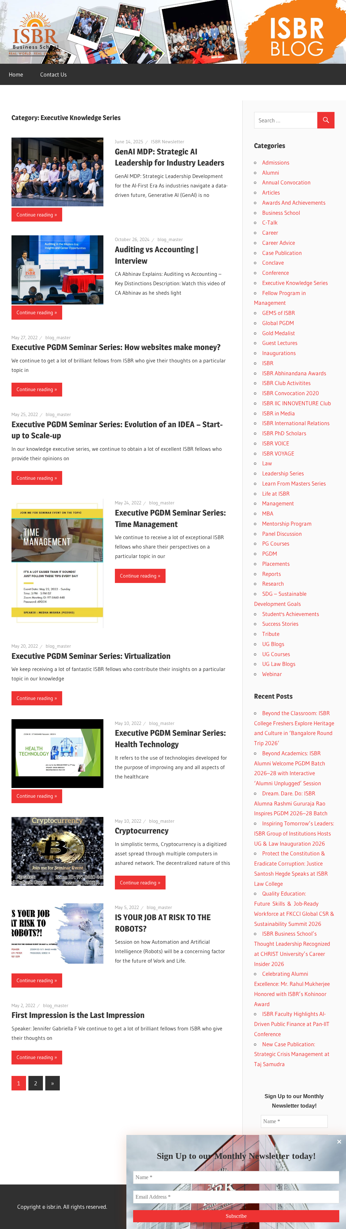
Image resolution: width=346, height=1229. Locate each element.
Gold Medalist (278, 332)
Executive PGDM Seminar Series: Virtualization (91, 656)
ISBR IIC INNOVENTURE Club (296, 403)
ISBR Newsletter (167, 142)
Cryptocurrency (142, 831)
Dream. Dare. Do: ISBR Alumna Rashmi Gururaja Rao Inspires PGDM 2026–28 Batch (290, 803)
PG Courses (275, 543)
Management (278, 503)
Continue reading (35, 214)
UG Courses (276, 653)
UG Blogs (273, 643)
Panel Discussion (282, 533)
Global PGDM (278, 322)
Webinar (272, 673)
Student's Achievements (290, 613)
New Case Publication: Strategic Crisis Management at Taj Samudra (291, 1054)
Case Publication (282, 252)
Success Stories (280, 623)
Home (16, 74)
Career (270, 232)
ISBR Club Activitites (286, 382)
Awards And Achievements (293, 202)
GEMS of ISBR (278, 312)
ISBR (267, 363)
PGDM (269, 553)
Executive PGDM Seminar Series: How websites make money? (116, 347)
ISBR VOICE (275, 443)
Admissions (275, 162)
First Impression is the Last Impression (78, 1015)
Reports (271, 573)
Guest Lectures (279, 342)
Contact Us (53, 74)
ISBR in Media (278, 413)
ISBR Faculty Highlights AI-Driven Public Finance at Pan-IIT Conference (291, 1023)
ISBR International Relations (295, 423)
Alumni (270, 172)
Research (273, 583)
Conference (275, 272)
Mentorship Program (287, 523)
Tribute (270, 633)
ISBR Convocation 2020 (290, 393)
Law (267, 463)
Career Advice (278, 242)
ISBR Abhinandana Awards (294, 373)
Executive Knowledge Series (295, 282)
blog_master (170, 239)
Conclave (273, 262)
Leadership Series (283, 473)
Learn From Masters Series (294, 483)
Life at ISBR (276, 493)
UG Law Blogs (278, 663)
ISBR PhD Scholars (284, 433)
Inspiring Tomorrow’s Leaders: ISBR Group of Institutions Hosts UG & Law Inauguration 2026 (294, 833)
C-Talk (270, 222)
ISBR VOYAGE (278, 453)
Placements (276, 563)
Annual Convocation (286, 182)
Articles (271, 192)
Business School (281, 212)
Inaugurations (279, 352)
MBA (267, 513)
